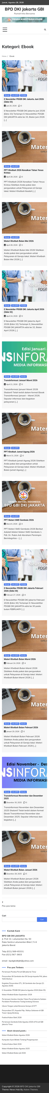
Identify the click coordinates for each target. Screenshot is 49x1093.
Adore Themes (31, 1089)
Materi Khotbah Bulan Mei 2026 (19, 241)
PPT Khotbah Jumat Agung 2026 (19, 452)
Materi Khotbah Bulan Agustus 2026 (16, 1035)
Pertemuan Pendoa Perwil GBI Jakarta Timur (19, 972)
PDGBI (23, 95)
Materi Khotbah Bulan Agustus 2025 (16, 1048)
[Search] (45, 30)
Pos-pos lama (8, 906)
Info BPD (15, 95)
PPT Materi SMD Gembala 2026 (19, 520)
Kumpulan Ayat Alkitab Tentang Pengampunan (20, 1040)
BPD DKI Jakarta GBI (24, 9)
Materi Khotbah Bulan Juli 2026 (14, 1053)
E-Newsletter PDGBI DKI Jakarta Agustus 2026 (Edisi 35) (24, 990)
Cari (4, 915)
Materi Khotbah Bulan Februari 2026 (21, 727)
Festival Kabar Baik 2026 (12, 1017)
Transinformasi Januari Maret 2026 (20, 380)
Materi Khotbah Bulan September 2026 (17, 995)
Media (23, 376)
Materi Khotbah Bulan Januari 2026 (20, 870)
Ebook (7, 95)
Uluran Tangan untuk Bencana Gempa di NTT (19, 1006)
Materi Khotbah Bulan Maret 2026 (20, 659)
